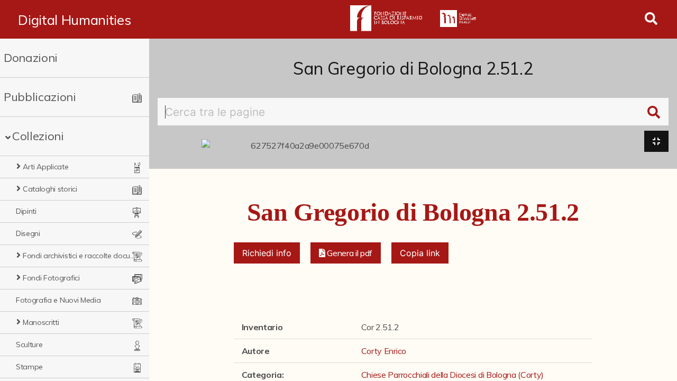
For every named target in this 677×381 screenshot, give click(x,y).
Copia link (420, 253)
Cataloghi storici (50, 189)
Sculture (29, 344)
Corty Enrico (383, 351)
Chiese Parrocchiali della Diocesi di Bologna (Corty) (452, 374)
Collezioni (38, 136)
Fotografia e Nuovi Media (58, 300)
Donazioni (31, 57)
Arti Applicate (46, 166)
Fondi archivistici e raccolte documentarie (79, 255)
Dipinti (26, 211)
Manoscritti (41, 322)
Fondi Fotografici (51, 278)
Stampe (29, 366)
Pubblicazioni (40, 96)
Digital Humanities (74, 19)
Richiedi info (266, 253)
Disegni (28, 233)
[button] (345, 253)
